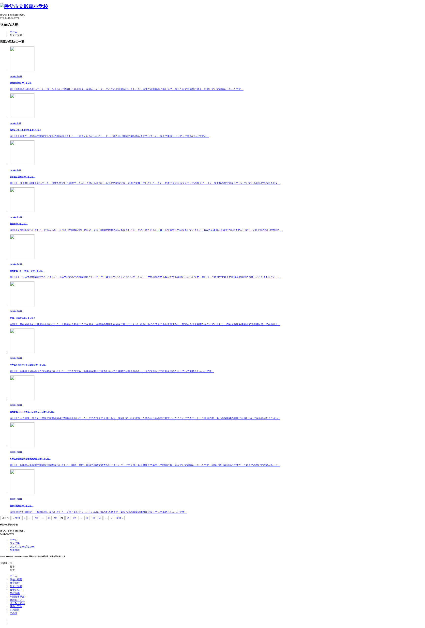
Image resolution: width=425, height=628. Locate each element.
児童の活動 (16, 586)
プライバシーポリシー (22, 546)
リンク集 (15, 543)
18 (49, 518)
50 (100, 518)
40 (93, 518)
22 (74, 518)
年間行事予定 (17, 596)
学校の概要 (16, 579)
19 (55, 518)
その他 (13, 613)
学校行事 (15, 593)
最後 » (119, 518)
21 (68, 518)
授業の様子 (16, 589)
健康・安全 (16, 606)
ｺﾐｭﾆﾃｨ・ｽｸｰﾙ (17, 603)
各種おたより (17, 600)
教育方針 (15, 583)
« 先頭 (16, 518)
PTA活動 (14, 609)
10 (36, 518)
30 (87, 518)
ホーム (13, 31)
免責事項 (15, 550)
